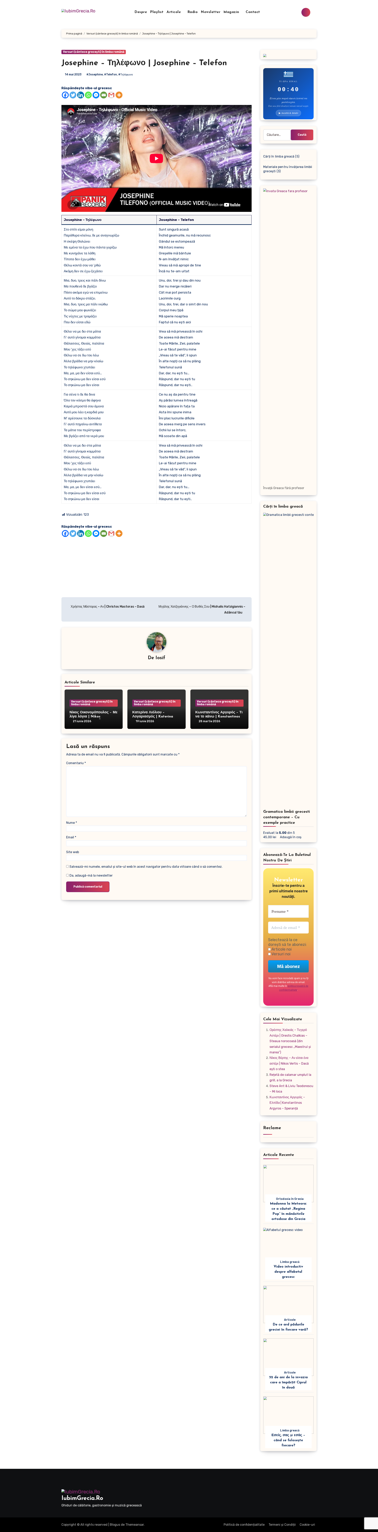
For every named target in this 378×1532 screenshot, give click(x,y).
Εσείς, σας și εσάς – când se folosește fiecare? (288, 1440)
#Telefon (110, 74)
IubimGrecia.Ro (82, 1498)
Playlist (156, 12)
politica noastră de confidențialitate (294, 987)
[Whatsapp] (88, 95)
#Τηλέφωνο (125, 74)
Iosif (160, 658)
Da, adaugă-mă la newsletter (91, 875)
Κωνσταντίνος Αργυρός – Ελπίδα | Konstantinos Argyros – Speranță (287, 1102)
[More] (119, 95)
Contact (253, 12)
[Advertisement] (157, 566)
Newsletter (210, 12)
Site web (72, 852)
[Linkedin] (80, 95)
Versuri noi (280, 954)
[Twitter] (72, 95)
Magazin (231, 12)
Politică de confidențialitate (244, 1524)
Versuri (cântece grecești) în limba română (93, 52)
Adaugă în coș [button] (291, 837)
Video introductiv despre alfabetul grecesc (288, 1272)
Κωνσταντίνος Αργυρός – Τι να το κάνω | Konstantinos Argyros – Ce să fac (219, 717)
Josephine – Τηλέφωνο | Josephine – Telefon (144, 63)
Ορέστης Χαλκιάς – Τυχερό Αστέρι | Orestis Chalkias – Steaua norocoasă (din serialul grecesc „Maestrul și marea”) (290, 1041)
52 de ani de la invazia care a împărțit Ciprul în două (288, 1382)
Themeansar (134, 1524)
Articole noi (281, 949)
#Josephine (94, 74)
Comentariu (76, 763)
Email (71, 837)
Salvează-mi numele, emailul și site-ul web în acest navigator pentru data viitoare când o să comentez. (145, 866)
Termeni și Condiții (282, 1524)
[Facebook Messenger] (96, 95)
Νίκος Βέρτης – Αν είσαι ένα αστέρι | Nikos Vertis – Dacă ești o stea (289, 1063)
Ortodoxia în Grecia (290, 1199)
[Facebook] (65, 95)
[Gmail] (111, 95)
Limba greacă (289, 1262)
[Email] (103, 95)
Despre (140, 12)
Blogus (115, 1524)
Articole (174, 12)
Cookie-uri (307, 1524)
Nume (71, 823)
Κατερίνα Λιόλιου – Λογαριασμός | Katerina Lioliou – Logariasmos (152, 717)
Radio (192, 12)
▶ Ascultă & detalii (288, 112)
